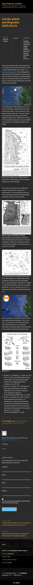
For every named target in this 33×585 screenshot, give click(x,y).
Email (4, 483)
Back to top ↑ (18, 575)
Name (4, 475)
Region (10, 562)
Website (4, 491)
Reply (5, 448)
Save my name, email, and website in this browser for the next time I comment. (16, 502)
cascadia (25, 41)
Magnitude (11, 553)
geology (25, 53)
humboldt (26, 55)
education (26, 51)
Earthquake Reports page (18, 550)
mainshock (12, 287)
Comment (5, 467)
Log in (3, 544)
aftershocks (24, 287)
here (3, 291)
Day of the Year (12, 559)
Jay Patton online (12, 3)
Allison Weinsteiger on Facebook (13, 438)
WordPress (5, 575)
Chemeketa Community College (26, 44)
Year (9, 556)
